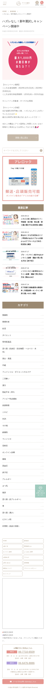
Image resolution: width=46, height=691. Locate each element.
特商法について (7, 568)
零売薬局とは (27, 546)
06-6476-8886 (26, 663)
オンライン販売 (7, 551)
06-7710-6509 (26, 651)
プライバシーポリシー (30, 568)
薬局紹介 (26, 540)
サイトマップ (6, 573)
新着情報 (13, 11)
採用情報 (26, 562)
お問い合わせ (6, 562)
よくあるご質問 (28, 551)
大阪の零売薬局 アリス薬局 (17, 687)
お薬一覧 (5, 546)
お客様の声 (6, 557)
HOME (4, 11)
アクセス (26, 557)
